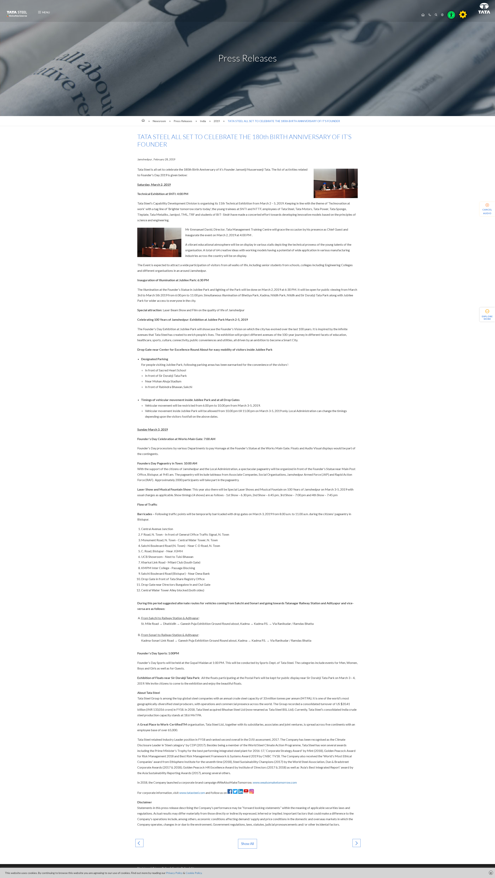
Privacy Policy (174, 873)
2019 (217, 121)
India (203, 121)
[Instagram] (251, 792)
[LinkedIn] (240, 792)
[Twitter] (235, 792)
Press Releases (183, 121)
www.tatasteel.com (192, 792)
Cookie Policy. (194, 873)
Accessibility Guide (463, 14)
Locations (442, 15)
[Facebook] (229, 792)
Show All (247, 843)
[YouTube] (246, 792)
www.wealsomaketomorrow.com (275, 782)
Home (423, 15)
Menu (46, 12)
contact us (429, 15)
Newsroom (159, 121)
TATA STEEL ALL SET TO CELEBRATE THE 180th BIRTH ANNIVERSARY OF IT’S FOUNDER (284, 121)
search (436, 15)
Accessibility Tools (451, 15)
